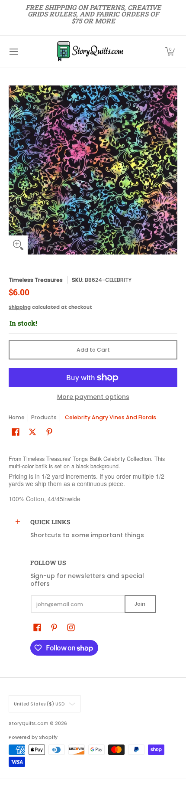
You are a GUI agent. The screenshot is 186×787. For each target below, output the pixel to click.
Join (140, 603)
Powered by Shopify (33, 737)
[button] (170, 52)
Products (44, 417)
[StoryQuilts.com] (90, 51)
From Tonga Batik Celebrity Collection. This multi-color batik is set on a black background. (87, 462)
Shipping (20, 307)
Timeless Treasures (36, 280)
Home (17, 417)
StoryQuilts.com (28, 723)
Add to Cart (93, 349)
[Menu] (13, 52)
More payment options (93, 397)
